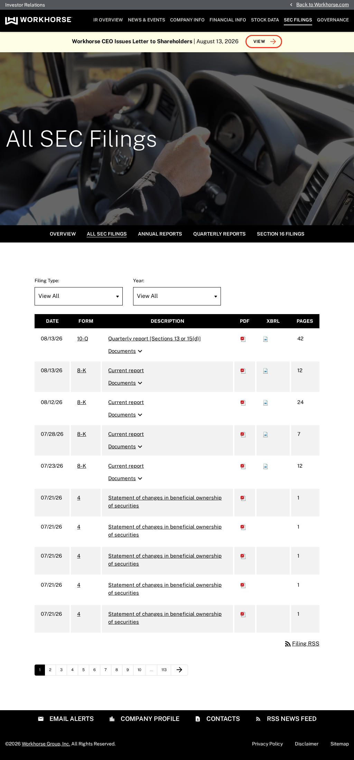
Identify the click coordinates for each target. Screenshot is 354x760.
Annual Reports (160, 234)
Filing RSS (301, 643)
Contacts (222, 718)
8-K (81, 370)
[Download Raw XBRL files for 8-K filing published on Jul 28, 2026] (265, 434)
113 (165, 669)
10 (141, 669)
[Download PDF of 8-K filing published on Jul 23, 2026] (243, 466)
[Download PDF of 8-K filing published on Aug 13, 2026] (243, 370)
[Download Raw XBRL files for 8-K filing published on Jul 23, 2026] (265, 466)
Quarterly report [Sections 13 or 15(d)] (154, 338)
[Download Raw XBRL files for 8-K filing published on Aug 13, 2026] (265, 370)
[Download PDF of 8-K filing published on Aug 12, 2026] (243, 402)
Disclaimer (306, 743)
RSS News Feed (291, 718)
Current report (126, 370)
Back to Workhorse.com (322, 4)
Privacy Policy (267, 743)
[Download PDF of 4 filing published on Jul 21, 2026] (243, 498)
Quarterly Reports (219, 234)
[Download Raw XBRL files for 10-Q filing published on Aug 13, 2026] (265, 338)
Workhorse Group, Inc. (46, 744)
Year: (138, 280)
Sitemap (339, 743)
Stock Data (265, 19)
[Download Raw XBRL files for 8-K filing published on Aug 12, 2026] (265, 402)
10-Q (82, 338)
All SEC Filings (107, 234)
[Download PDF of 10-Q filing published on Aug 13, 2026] (243, 338)
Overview (63, 234)
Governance (333, 19)
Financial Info (227, 19)
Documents (126, 351)
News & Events (146, 19)
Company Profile (149, 718)
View (259, 41)
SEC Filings (298, 19)
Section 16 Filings (281, 234)
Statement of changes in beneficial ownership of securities (165, 502)
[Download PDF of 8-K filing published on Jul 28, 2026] (243, 434)
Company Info (187, 19)
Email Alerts (71, 718)
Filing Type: (47, 280)
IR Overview (108, 19)
